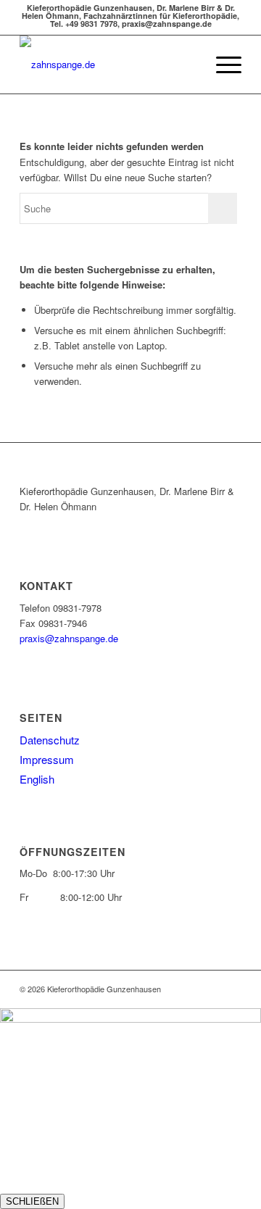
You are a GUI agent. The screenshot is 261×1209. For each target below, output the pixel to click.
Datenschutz (50, 739)
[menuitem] (187, 65)
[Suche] (187, 65)
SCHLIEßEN (32, 1201)
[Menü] (221, 65)
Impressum (47, 759)
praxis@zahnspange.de (69, 638)
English (37, 778)
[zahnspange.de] (108, 65)
